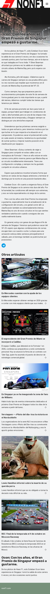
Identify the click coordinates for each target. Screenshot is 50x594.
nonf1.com (6, 588)
